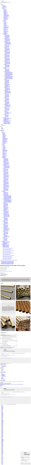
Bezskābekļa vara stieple (6, 31)
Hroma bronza (5, 54)
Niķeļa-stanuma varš (6, 38)
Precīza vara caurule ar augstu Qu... (7, 249)
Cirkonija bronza (4, 174)
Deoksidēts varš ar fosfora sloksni (6, 245)
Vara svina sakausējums (2, 384)
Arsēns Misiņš (4, 224)
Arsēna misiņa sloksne (6, 225)
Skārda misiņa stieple (7, 96)
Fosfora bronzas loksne (7, 48)
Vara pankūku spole (6, 33)
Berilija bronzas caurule (7, 37)
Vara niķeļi (6, 384)
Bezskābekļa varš (4, 117)
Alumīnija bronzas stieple (7, 63)
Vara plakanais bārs (4, 147)
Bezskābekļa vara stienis (6, 119)
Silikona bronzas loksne (6, 188)
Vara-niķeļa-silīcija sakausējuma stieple (9, 78)
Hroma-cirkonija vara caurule (6, 216)
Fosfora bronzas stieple (6, 173)
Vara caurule (4, 149)
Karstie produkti (1, 383)
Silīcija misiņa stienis (7, 81)
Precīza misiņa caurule (6, 16)
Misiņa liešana (6, 111)
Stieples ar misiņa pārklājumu (20, 384)
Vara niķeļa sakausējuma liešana (8, 112)
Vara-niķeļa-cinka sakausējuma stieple (8, 74)
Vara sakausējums (4, 67)
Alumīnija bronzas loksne (7, 61)
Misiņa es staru (4, 143)
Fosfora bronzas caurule (7, 50)
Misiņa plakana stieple (5, 137)
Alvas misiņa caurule (6, 220)
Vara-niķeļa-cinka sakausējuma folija (8, 73)
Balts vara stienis (5, 239)
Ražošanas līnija (4, 6)
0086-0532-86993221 (3, 366)
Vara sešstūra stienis (4, 153)
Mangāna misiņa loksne (6, 207)
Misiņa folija (4, 134)
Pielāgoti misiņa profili (6, 19)
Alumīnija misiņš (4, 210)
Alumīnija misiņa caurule (6, 213)
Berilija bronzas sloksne (7, 35)
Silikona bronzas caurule (6, 190)
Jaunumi (2, 124)
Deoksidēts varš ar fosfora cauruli (7, 123)
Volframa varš (5, 68)
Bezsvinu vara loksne (6, 231)
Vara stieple (4, 148)
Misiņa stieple (5, 13)
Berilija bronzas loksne (6, 158)
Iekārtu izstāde (4, 5)
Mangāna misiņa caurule (7, 86)
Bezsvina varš (5, 107)
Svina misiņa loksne (6, 221)
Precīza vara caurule (6, 28)
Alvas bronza (4, 168)
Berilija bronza (5, 34)
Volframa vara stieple (7, 70)
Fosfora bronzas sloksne (6, 172)
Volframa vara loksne (6, 192)
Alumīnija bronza (4, 184)
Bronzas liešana (5, 236)
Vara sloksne (4, 145)
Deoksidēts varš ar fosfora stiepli (6, 246)
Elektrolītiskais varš (4, 8)
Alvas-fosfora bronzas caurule (8, 44)
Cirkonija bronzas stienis (7, 52)
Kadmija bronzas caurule (7, 60)
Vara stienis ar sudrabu (7, 106)
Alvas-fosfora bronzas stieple (6, 167)
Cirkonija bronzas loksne (7, 51)
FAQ (1, 370)
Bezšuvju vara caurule (6, 27)
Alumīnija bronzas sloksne (6, 185)
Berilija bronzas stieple (6, 160)
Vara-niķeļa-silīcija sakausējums (7, 75)
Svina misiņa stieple (6, 223)
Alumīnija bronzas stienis (7, 62)
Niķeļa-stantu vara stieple (6, 163)
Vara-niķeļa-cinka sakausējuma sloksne (9, 72)
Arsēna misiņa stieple (7, 102)
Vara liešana (4, 234)
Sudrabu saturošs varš (6, 104)
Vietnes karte (5, 383)
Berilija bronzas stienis (7, 36)
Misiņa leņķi (4, 140)
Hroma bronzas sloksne (7, 55)
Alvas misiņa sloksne (6, 218)
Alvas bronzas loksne (7, 45)
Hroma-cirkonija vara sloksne (8, 91)
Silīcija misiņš (5, 79)
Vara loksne (5, 21)
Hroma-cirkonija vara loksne (6, 214)
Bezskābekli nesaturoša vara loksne (6, 241)
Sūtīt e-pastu (1, 385)
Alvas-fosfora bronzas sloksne (8, 42)
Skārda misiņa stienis (6, 219)
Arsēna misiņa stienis (6, 226)
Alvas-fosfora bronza (6, 41)
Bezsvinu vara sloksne (7, 108)
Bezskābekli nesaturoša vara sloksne (7, 118)
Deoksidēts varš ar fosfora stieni (7, 122)
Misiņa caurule (5, 14)
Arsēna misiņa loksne (7, 101)
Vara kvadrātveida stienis (6, 29)
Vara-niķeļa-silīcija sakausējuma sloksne (9, 76)
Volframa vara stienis (6, 194)
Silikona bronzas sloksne (7, 65)
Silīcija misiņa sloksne (7, 80)
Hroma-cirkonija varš (6, 90)
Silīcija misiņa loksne (6, 203)
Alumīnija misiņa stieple (7, 89)
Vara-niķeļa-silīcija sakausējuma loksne (7, 199)
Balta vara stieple (6, 116)
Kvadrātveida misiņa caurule (5, 138)
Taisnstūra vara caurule (5, 150)
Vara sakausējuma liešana (7, 113)
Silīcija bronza (5, 64)
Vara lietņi (4, 144)
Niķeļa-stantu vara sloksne (6, 162)
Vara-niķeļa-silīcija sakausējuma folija (7, 200)
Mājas (2, 4)
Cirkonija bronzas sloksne (6, 175)
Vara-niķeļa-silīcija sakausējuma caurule (7, 202)
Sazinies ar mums (3, 125)
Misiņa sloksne (5, 10)
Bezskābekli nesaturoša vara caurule (7, 120)
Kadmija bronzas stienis (7, 59)
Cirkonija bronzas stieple (7, 53)
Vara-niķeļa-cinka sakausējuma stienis (7, 197)
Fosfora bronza (5, 47)
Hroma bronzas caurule (6, 180)
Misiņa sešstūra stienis (6, 18)
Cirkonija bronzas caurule (6, 177)
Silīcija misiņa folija (6, 204)
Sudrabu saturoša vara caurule (7, 230)
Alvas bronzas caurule (6, 170)
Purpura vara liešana (6, 235)
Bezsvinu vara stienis (7, 109)
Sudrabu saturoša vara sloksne (8, 105)
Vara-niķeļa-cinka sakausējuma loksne (7, 195)
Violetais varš (4, 20)
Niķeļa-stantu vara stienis (7, 39)
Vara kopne (5, 23)
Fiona (0, 386)
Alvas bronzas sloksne (6, 169)
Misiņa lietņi (5, 9)
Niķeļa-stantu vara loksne (7, 40)
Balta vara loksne (5, 238)
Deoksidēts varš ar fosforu (3, 244)
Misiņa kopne (5, 11)
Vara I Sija (4, 155)
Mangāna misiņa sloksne (7, 84)
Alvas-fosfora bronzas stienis (8, 43)
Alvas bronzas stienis (7, 46)
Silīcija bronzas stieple (7, 66)
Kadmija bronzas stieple (6, 183)
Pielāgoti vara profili (5, 154)
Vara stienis (5, 24)
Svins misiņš (5, 97)
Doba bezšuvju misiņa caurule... (7, 254)
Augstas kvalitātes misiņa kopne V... (7, 251)
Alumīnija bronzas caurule (6, 187)
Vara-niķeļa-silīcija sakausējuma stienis (8, 77)
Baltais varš (5, 114)
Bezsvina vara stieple (6, 233)
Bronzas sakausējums (3, 157)
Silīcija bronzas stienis (6, 189)
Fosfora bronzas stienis (7, 49)
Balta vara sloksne (7, 115)
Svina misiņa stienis (7, 99)
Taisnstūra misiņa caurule (6, 15)
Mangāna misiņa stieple (6, 209)
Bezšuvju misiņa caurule (5, 139)
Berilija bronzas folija (6, 159)
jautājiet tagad (1, 382)
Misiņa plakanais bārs (5, 135)
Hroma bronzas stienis (6, 179)
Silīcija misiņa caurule (6, 205)
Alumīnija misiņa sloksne (6, 211)
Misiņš (2, 128)
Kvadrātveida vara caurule (6, 26)
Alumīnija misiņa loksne (7, 87)
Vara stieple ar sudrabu (6, 229)
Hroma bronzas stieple (7, 56)
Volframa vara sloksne (7, 69)
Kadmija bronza (5, 57)
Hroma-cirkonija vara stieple (8, 92)
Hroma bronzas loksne (6, 178)
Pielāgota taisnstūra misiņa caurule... (7, 256)
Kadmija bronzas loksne (7, 58)
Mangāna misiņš (5, 83)
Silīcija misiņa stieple (7, 82)
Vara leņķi (4, 152)
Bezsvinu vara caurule (7, 110)
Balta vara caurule (5, 240)
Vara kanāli (5, 30)
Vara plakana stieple (6, 25)
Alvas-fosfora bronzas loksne (6, 165)
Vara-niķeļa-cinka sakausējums (7, 71)
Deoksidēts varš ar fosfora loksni (7, 121)
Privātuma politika (8, 383)
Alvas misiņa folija (7, 95)
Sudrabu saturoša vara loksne (6, 228)
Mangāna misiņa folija (6, 208)
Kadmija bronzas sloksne (6, 182)
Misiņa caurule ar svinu (7, 100)
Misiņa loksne (4, 133)
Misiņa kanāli (4, 142)
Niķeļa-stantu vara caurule (6, 164)
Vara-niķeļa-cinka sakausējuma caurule (7, 198)
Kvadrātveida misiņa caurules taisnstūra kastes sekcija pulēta (9, 347)
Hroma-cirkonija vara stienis (6, 215)
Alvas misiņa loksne (7, 94)
